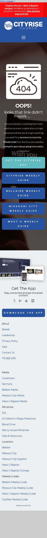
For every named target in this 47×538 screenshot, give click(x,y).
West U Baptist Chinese (15, 470)
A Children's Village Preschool (18, 418)
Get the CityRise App (23, 162)
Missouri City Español (14, 459)
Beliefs (6, 329)
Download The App (23, 313)
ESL (4, 412)
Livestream (8, 378)
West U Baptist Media (14, 401)
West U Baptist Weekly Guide (19, 493)
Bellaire (6, 447)
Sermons (7, 383)
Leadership (8, 335)
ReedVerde (26, 505)
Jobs (4, 346)
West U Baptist (10, 464)
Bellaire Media (10, 389)
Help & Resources (12, 435)
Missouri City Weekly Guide (23, 208)
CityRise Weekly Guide (23, 178)
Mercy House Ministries (15, 430)
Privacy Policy (10, 341)
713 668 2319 (8, 358)
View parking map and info (27, 12)
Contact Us (8, 352)
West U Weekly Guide (23, 223)
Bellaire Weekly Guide (23, 193)
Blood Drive (8, 424)
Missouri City (9, 453)
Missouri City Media (13, 395)
